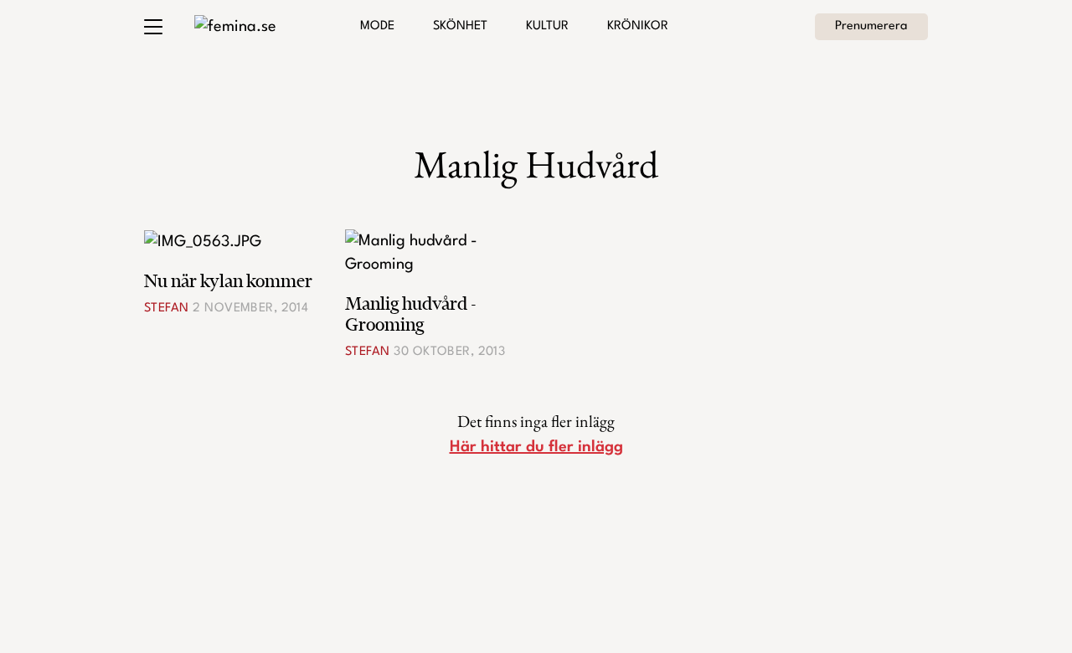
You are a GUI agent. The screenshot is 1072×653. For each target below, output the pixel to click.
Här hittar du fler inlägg (536, 447)
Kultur (547, 26)
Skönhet (460, 26)
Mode (377, 26)
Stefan (166, 308)
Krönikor (637, 26)
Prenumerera (871, 26)
